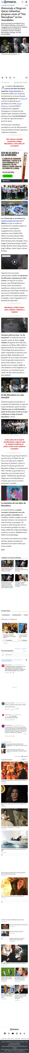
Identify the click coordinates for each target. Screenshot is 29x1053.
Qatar (23, 99)
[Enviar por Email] (14, 77)
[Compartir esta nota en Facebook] (2, 77)
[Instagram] (17, 1033)
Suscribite (8, 176)
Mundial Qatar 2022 (17, 615)
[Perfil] (14, 1030)
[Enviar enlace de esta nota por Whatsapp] (10, 77)
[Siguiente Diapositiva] (27, 632)
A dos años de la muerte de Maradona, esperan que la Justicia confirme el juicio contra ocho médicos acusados (14, 444)
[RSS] (20, 1033)
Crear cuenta (24, 648)
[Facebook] (5, 1034)
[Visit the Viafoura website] (24, 756)
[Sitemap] (24, 1033)
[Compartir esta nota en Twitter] (6, 77)
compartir (19, 672)
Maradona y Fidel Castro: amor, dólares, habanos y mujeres (14, 309)
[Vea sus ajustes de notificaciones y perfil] (26, 1)
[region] (14, 703)
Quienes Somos (10, 1038)
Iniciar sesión (17, 648)
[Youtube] (13, 1033)
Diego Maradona (15, 91)
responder (7, 672)
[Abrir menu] (2, 2)
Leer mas (25, 733)
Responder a (11, 716)
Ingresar (22, 1)
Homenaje (26, 615)
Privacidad (23, 1038)
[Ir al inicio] (10, 2)
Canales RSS (3, 1038)
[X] (9, 1033)
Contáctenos (17, 1038)
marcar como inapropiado (24, 673)
